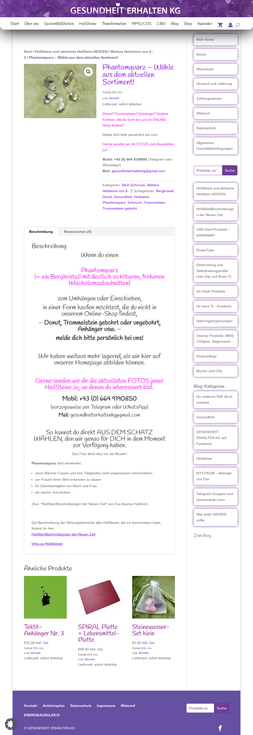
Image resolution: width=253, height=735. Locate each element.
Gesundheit (123, 197)
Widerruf (203, 113)
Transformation (114, 24)
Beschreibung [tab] (41, 232)
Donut (107, 197)
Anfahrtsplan (54, 706)
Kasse (201, 54)
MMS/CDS (141, 24)
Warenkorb (204, 69)
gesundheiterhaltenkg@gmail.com (138, 171)
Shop (188, 24)
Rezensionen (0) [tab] (77, 232)
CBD (161, 24)
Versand (114, 98)
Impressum (106, 706)
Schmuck (134, 202)
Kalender (205, 24)
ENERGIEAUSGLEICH (42, 715)
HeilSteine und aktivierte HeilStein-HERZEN (71, 52)
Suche (230, 170)
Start (14, 24)
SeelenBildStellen (59, 24)
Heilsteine (141, 197)
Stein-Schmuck (133, 185)
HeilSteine (88, 24)
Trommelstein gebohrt (120, 208)
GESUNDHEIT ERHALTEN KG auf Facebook (211, 438)
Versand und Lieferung (214, 84)
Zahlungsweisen (209, 98)
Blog (174, 24)
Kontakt (30, 706)
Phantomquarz (114, 202)
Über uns (31, 24)
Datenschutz (206, 128)
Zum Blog (202, 536)
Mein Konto (205, 39)
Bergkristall (164, 191)
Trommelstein (154, 202)
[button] (88, 71)
